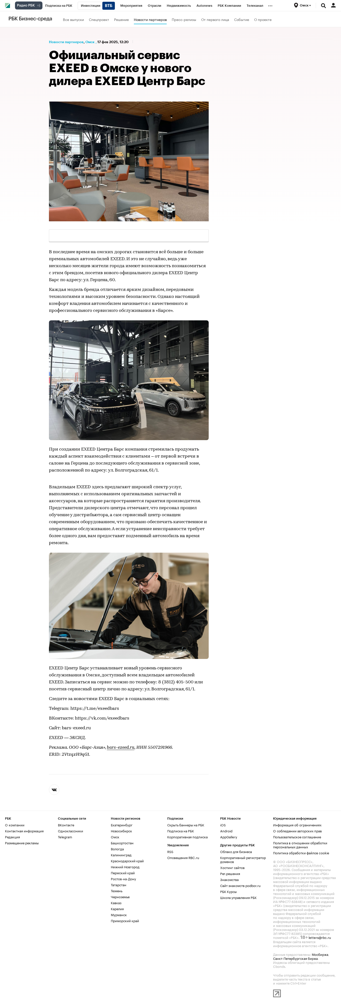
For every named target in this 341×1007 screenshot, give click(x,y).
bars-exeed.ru (120, 748)
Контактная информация (24, 830)
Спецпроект (99, 19)
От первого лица (215, 19)
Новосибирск (121, 830)
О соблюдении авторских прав (297, 830)
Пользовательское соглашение (297, 836)
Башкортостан (122, 842)
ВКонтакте (66, 824)
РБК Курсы (228, 891)
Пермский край (123, 872)
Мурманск (119, 914)
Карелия (117, 908)
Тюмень (116, 890)
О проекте (263, 19)
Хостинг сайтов (232, 867)
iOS (223, 824)
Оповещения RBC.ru (183, 857)
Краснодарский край (127, 860)
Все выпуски (73, 19)
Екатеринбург (122, 824)
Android (226, 830)
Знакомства (229, 879)
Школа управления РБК (238, 897)
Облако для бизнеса (236, 851)
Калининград (121, 854)
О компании (14, 824)
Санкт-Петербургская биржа (295, 958)
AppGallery (228, 836)
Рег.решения (230, 873)
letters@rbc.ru (320, 937)
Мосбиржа (320, 954)
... (270, 4)
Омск (90, 42)
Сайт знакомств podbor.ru (240, 885)
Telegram (65, 836)
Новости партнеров (150, 19)
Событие (241, 19)
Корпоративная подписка (187, 836)
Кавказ (116, 902)
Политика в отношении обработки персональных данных (300, 844)
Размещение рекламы (22, 842)
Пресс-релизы (184, 19)
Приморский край (125, 920)
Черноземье (120, 896)
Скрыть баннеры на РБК (185, 824)
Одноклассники (70, 830)
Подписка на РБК (180, 830)
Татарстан (118, 884)
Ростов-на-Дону (123, 878)
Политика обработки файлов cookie (301, 852)
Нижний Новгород (125, 866)
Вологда (117, 848)
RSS (170, 851)
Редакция (12, 836)
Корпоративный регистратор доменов (243, 859)
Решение (121, 19)
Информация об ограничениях (297, 824)
